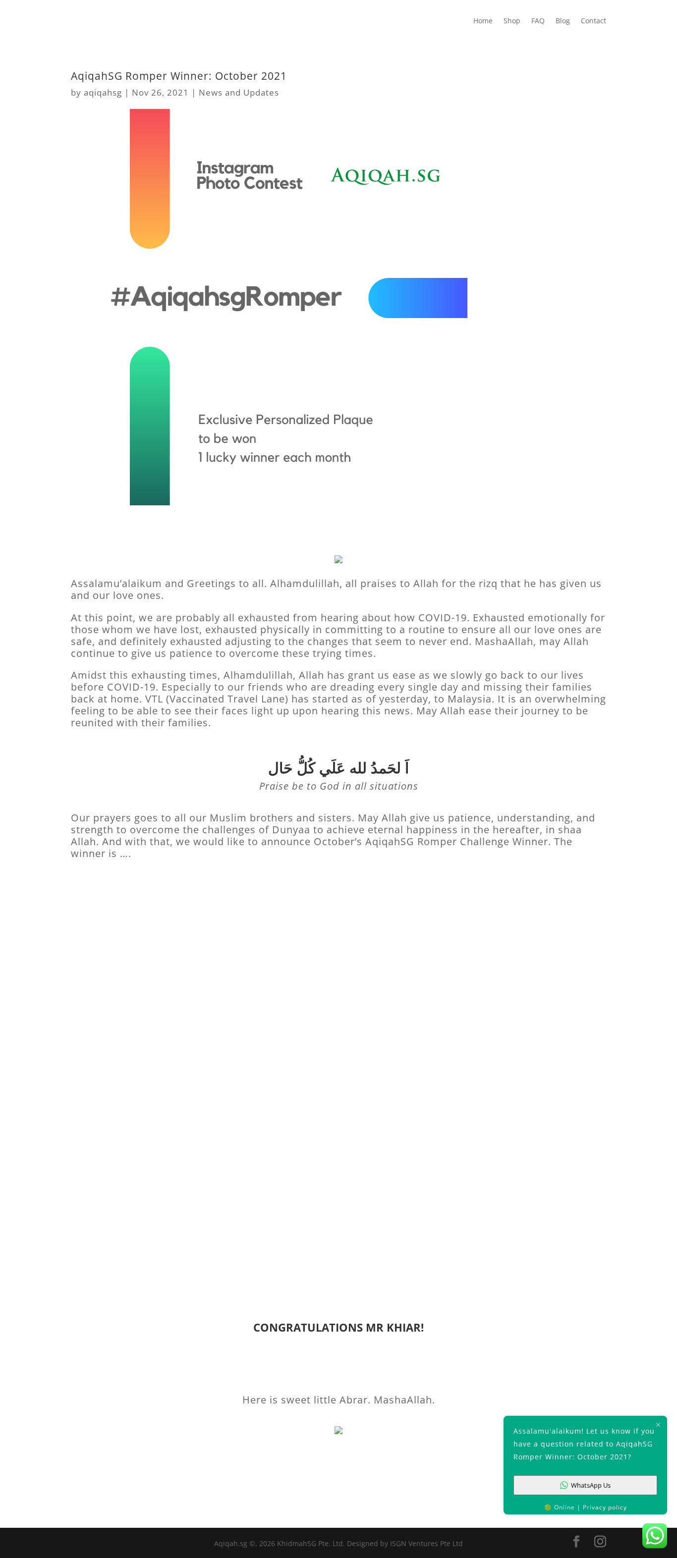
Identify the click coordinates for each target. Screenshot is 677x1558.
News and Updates (239, 92)
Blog (563, 21)
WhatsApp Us (591, 1485)
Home (483, 21)
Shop (512, 21)
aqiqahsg (103, 92)
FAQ (538, 21)
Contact (593, 21)
